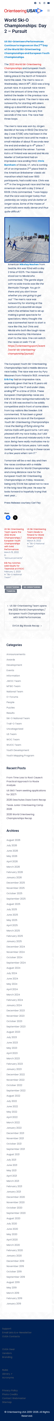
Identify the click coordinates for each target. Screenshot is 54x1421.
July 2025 (11, 909)
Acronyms (8, 1377)
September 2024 (16, 962)
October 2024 (14, 957)
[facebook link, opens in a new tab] (35, 3)
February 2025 (14, 936)
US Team (11, 734)
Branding (7, 1357)
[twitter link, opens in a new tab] (39, 3)
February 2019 (14, 1298)
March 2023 (13, 1058)
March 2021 (12, 1181)
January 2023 (14, 1069)
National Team (14, 691)
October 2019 (14, 1271)
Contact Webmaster (14, 1398)
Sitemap (7, 1402)
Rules (5, 1370)
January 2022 (14, 1127)
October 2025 (14, 893)
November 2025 (15, 888)
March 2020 (13, 1245)
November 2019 (15, 1266)
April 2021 (11, 1175)
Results (10, 713)
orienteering (12, 587)
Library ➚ (7, 1373)
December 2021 (15, 1133)
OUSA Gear (8, 1349)
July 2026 (11, 845)
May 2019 (11, 1287)
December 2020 (15, 1197)
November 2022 (15, 1080)
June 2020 (12, 1229)
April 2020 (12, 1239)
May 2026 (11, 856)
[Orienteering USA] (23, 10)
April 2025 (12, 925)
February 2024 (14, 1000)
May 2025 (11, 920)
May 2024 (11, 984)
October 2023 (14, 1021)
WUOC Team (13, 745)
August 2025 (13, 904)
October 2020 (14, 1207)
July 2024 (11, 973)
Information (13, 675)
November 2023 (15, 1016)
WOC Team (13, 739)
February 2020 (14, 1250)
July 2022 (11, 1101)
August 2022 (13, 1095)
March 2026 (13, 866)
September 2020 (16, 1213)
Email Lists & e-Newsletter (17, 1332)
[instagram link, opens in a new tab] (44, 3)
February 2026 (14, 872)
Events (10, 670)
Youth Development (17, 750)
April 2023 (12, 1053)
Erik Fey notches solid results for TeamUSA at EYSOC (14, 565)
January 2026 (14, 877)
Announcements (15, 654)
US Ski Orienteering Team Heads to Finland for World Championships (36, 533)
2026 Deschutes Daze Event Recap (26, 799)
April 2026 (12, 861)
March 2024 (13, 994)
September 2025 (16, 898)
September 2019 (15, 1277)
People (10, 702)
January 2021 (13, 1191)
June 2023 (12, 1042)
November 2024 (15, 952)
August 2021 (13, 1154)
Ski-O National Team (18, 718)
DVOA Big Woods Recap (25, 625)
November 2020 (15, 1202)
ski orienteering (32, 587)
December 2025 (15, 882)
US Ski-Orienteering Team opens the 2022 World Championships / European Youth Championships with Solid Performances (14, 539)
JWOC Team (13, 681)
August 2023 (13, 1032)
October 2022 (14, 1085)
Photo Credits (10, 1394)
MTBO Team (13, 686)
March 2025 (13, 930)
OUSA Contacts (11, 1336)
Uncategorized (14, 729)
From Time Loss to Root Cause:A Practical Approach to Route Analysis (24, 781)
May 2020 (11, 1234)
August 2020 (13, 1218)
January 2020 (14, 1255)
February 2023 (14, 1063)
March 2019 (12, 1293)
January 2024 (14, 1005)
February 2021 (14, 1186)
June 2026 (12, 850)
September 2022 (15, 1090)
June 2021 (11, 1165)
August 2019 (13, 1282)
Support (6, 1328)
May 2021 (11, 1170)
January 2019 (13, 1303)
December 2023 (15, 1010)
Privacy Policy (10, 1390)
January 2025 (14, 941)
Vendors (7, 1353)
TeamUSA (10, 591)
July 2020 (11, 1223)
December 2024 (15, 946)
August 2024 (13, 968)
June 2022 (12, 1106)
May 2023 (11, 1048)
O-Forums (12, 697)
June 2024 (12, 978)
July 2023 (11, 1037)
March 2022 (13, 1122)
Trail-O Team (14, 723)
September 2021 (15, 1149)
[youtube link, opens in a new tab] (48, 3)
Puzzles (10, 707)
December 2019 (15, 1261)
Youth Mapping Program (20, 755)
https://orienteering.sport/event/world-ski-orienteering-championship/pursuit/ (26, 349)
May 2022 (11, 1111)
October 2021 (14, 1143)
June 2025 (12, 914)
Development (14, 665)
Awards (10, 659)
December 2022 (15, 1074)
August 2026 (13, 840)
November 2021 (15, 1138)
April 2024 (12, 989)
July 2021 (11, 1159)
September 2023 (15, 1026)
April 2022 (12, 1117)
